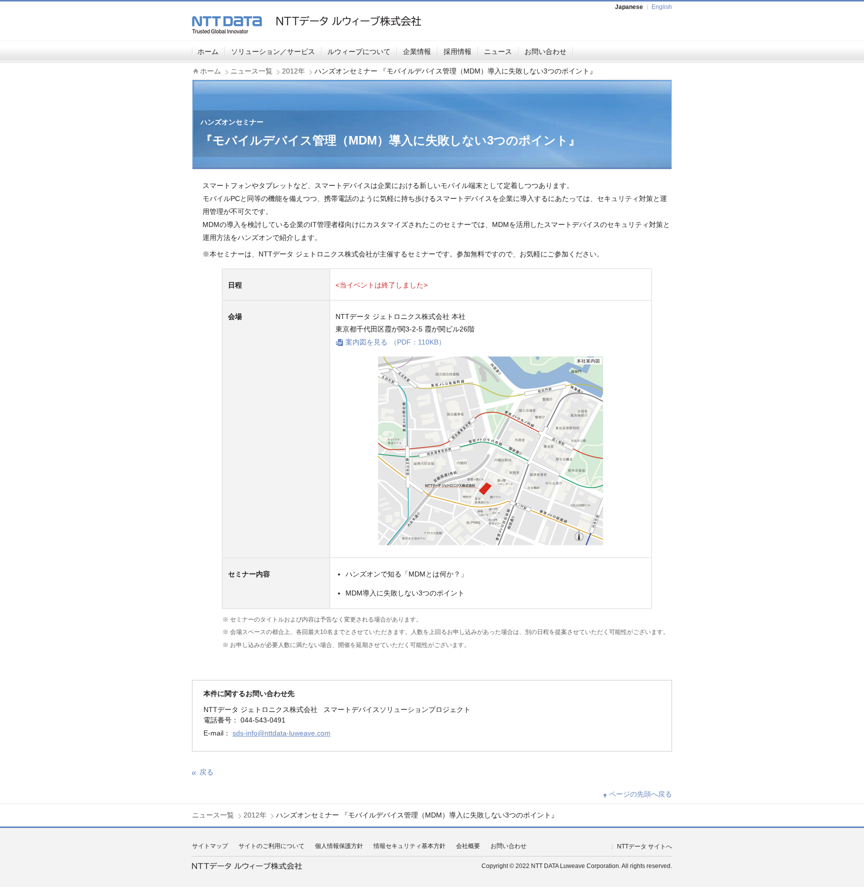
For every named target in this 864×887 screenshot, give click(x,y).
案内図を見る (396, 342)
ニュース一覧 (251, 71)
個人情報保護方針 (339, 846)
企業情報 (417, 52)
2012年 (293, 71)
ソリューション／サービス (273, 52)
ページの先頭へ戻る (640, 794)
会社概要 (468, 846)
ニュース (498, 52)
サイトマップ (210, 846)
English (662, 7)
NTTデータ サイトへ (644, 846)
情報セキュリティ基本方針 (410, 846)
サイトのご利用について (271, 846)
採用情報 (458, 52)
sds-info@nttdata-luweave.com (281, 733)
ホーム (208, 52)
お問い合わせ (545, 52)
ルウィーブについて (359, 52)
